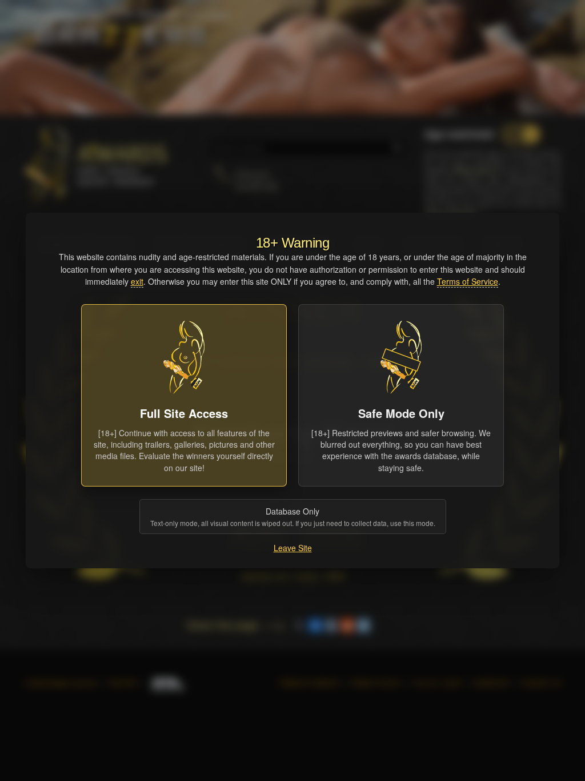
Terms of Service (467, 281)
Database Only (292, 516)
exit (137, 281)
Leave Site (293, 547)
